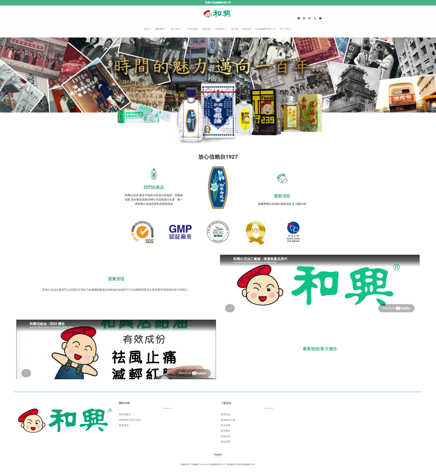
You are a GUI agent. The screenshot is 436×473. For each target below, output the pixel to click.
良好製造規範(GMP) (143, 199)
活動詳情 (300, 203)
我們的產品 (154, 187)
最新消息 (282, 196)
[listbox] (167, 420)
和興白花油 (131, 195)
